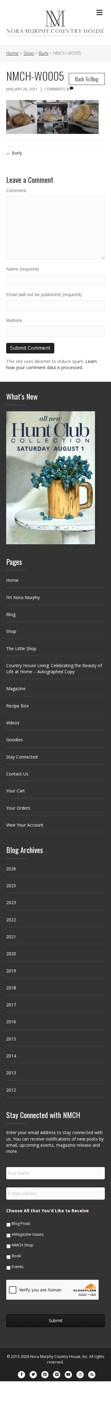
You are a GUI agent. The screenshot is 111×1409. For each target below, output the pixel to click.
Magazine (16, 688)
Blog (10, 614)
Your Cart (15, 791)
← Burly (14, 153)
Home (12, 580)
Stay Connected (22, 757)
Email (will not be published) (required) (44, 294)
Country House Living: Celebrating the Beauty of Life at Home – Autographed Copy (54, 668)
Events (17, 1266)
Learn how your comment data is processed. (51, 364)
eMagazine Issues (27, 1234)
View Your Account (24, 825)
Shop (11, 631)
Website (14, 320)
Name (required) (22, 269)
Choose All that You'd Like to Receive (50, 1211)
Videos (12, 723)
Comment (16, 190)
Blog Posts (21, 1223)
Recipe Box (17, 706)
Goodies (14, 740)
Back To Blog (86, 79)
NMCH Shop (22, 1245)
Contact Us (17, 774)
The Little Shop (21, 648)
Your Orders (18, 808)
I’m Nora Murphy (23, 597)
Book (16, 1255)
